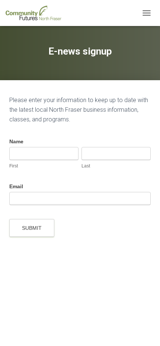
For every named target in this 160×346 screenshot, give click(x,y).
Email (16, 186)
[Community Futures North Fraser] (36, 13)
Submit (32, 228)
